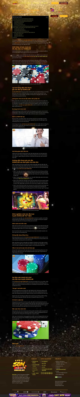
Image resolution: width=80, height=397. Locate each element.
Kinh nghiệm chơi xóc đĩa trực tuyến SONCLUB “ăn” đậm (24, 27)
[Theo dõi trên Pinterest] (50, 373)
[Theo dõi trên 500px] (52, 373)
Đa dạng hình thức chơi (19, 22)
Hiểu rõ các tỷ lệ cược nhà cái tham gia (22, 31)
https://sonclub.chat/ (61, 369)
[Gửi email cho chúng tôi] (48, 373)
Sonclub (22, 3)
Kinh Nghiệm (44, 3)
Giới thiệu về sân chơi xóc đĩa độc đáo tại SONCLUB (23, 18)
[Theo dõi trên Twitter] (46, 373)
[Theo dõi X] (44, 373)
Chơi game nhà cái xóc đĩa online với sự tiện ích (23, 21)
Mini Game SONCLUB (24, 178)
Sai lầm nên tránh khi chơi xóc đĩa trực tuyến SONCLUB (24, 32)
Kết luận (15, 37)
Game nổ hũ (35, 3)
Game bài (28, 3)
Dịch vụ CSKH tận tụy (19, 23)
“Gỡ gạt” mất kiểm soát (19, 33)
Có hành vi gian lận (18, 34)
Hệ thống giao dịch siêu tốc (20, 24)
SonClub (14, 374)
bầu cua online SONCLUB (41, 56)
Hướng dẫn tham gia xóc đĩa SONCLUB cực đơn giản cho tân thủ (26, 26)
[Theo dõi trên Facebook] (42, 373)
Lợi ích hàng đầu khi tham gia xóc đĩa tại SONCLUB (23, 20)
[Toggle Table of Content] (46, 17)
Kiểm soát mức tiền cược (19, 28)
